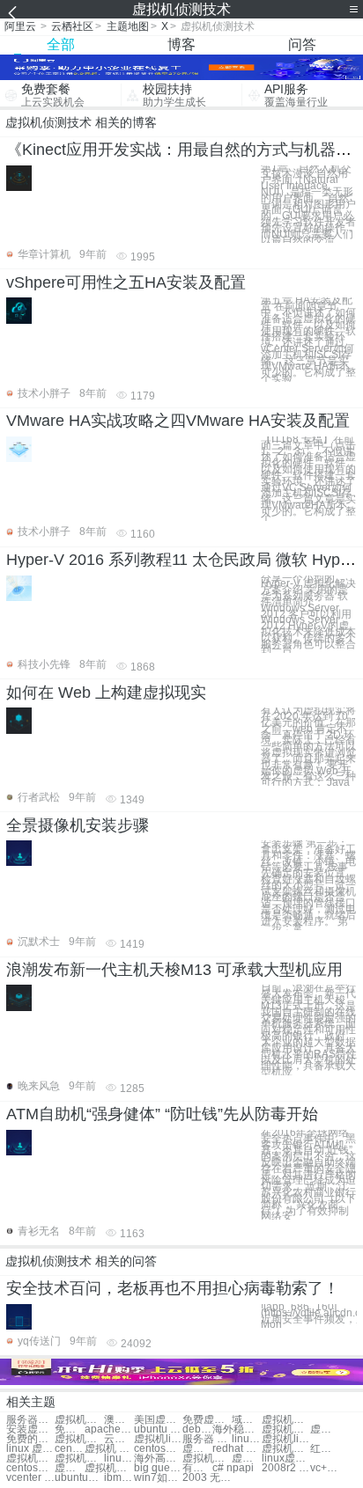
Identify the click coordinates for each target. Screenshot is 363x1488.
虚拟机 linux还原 (197, 1449)
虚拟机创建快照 (79, 1439)
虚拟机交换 (286, 1420)
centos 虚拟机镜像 (70, 1449)
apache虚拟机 (109, 1429)
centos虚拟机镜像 (158, 1449)
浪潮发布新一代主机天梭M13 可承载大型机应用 (174, 970)
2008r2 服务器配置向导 (286, 1468)
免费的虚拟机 (30, 1439)
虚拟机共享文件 (325, 1429)
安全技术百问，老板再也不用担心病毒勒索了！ (172, 1288)
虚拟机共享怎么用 (286, 1449)
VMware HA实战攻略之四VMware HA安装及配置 (178, 420)
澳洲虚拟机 (119, 1420)
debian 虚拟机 (197, 1429)
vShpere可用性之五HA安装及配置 (126, 282)
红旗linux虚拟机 (325, 1449)
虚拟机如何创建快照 (30, 1458)
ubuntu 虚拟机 (158, 1429)
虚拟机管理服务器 (79, 1458)
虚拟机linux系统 (158, 1439)
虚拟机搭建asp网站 (206, 1458)
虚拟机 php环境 (109, 1449)
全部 (61, 44)
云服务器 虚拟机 (119, 1439)
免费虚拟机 (206, 1420)
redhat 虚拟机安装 (236, 1449)
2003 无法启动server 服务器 (206, 1478)
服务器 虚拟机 (206, 1439)
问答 (302, 44)
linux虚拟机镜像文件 (286, 1458)
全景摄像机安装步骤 (77, 825)
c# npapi (233, 1468)
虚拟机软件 (79, 1420)
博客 (181, 44)
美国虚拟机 (158, 1420)
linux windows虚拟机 (119, 1458)
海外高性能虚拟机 (158, 1458)
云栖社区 (72, 26)
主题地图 (128, 26)
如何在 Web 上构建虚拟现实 (106, 692)
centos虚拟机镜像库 (30, 1468)
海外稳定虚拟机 (236, 1429)
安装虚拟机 (30, 1429)
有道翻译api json (197, 1468)
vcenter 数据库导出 (30, 1478)
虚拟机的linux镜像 (247, 1458)
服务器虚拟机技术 (30, 1420)
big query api (158, 1468)
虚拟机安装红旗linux (109, 1468)
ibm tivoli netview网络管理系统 (119, 1478)
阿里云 (20, 26)
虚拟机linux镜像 (286, 1439)
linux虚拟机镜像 (247, 1439)
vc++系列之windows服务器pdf (325, 1468)
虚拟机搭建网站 (286, 1429)
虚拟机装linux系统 (70, 1468)
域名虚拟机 (247, 1420)
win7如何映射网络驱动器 (158, 1478)
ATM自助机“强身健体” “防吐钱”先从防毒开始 (162, 1114)
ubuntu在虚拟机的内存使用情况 (79, 1478)
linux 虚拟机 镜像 (30, 1449)
